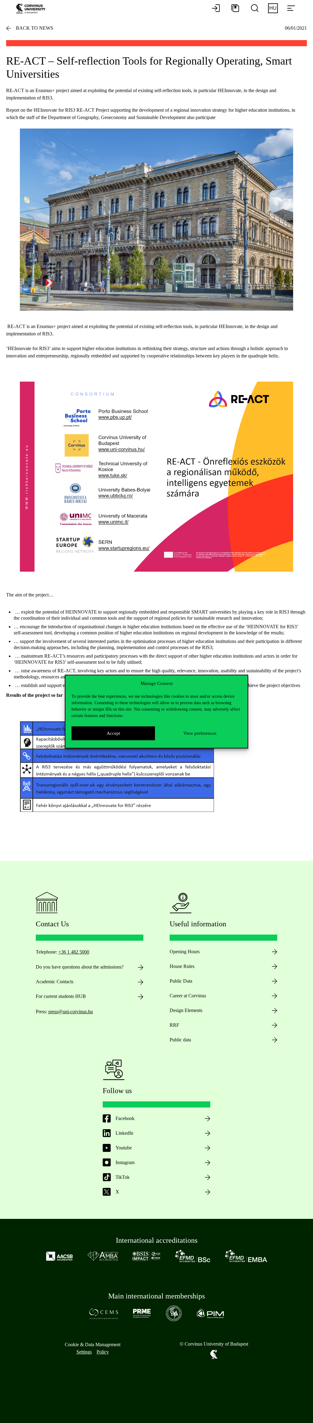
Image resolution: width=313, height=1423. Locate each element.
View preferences (199, 733)
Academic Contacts (54, 981)
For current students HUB (61, 996)
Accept (113, 733)
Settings (84, 1351)
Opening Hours (185, 951)
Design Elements (186, 1010)
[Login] (215, 8)
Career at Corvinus (188, 995)
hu (273, 8)
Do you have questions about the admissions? (79, 966)
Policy (103, 1351)
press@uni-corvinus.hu (70, 1011)
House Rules (182, 966)
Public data (180, 1039)
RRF (174, 1025)
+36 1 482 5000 (73, 951)
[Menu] (291, 8)
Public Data (181, 981)
